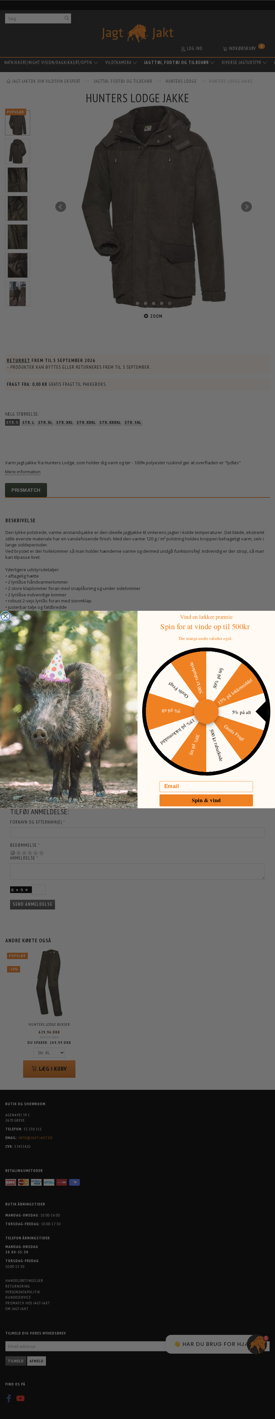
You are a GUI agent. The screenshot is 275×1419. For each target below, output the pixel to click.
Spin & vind (206, 800)
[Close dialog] (5, 616)
